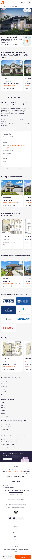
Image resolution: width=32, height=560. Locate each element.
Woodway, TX (5, 381)
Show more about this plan (16, 169)
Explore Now (7, 459)
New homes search (10, 439)
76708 (3, 413)
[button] (16, 456)
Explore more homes (16, 494)
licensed (14, 499)
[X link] (22, 518)
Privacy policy (16, 546)
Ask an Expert (7, 557)
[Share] (25, 10)
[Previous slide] (2, 21)
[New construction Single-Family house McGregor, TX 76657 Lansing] (12, 349)
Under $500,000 (5, 424)
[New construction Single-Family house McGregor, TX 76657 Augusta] (12, 227)
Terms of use (16, 543)
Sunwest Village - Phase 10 (17, 145)
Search (23, 2)
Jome (2, 439)
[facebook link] (18, 518)
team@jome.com (9, 487)
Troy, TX (3, 391)
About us (16, 526)
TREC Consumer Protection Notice (16, 507)
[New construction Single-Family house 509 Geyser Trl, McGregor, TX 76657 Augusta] (12, 68)
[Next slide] (29, 21)
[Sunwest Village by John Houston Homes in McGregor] (12, 188)
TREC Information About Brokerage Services (16, 504)
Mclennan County (5, 441)
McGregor (13, 441)
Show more (4, 115)
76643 (3, 408)
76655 (3, 410)
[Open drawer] (29, 2)
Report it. (24, 435)
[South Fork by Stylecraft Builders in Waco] (12, 269)
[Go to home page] (2, 2)
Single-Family (4, 429)
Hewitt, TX (4, 383)
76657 (3, 402)
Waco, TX (4, 389)
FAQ (16, 529)
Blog (16, 539)
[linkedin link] (14, 518)
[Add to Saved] (29, 10)
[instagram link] (10, 518)
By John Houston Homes (7, 426)
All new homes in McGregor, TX (12, 6)
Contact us (16, 533)
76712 (3, 405)
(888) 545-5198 (9, 485)
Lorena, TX (4, 386)
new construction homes (15, 471)
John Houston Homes (13, 148)
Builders (16, 536)
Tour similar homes (23, 556)
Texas (17, 439)
